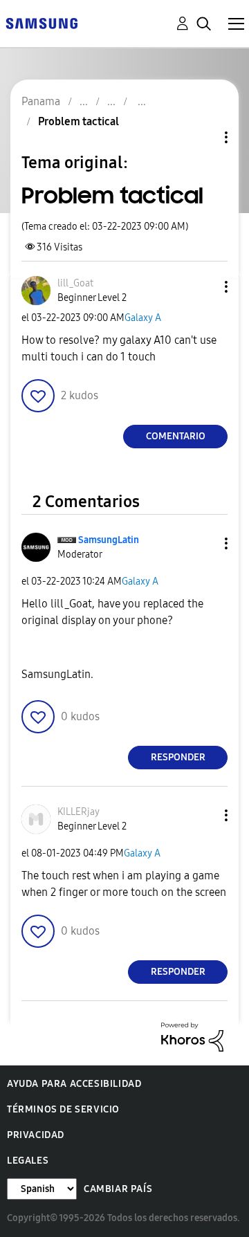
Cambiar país (118, 1189)
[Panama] (41, 22)
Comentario (175, 436)
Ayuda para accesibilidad (74, 1084)
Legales (27, 1160)
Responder (178, 757)
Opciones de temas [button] (203, 137)
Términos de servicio (63, 1109)
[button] (203, 286)
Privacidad (35, 1135)
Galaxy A (142, 318)
